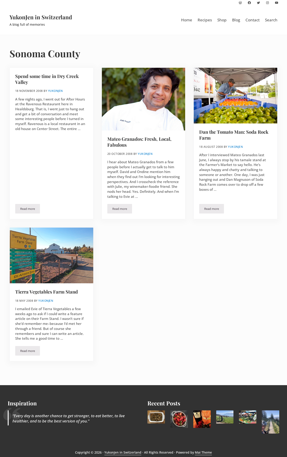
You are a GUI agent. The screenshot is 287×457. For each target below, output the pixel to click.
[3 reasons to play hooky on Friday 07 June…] (270, 422)
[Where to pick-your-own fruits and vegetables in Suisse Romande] (179, 419)
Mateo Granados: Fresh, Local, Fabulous (139, 142)
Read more (30, 209)
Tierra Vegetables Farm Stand (46, 292)
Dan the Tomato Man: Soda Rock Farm (233, 135)
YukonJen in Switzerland (41, 17)
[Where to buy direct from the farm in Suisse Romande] (247, 417)
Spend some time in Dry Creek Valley (47, 79)
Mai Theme (203, 452)
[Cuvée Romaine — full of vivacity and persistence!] (202, 419)
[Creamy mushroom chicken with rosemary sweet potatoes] (156, 417)
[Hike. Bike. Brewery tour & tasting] (225, 417)
